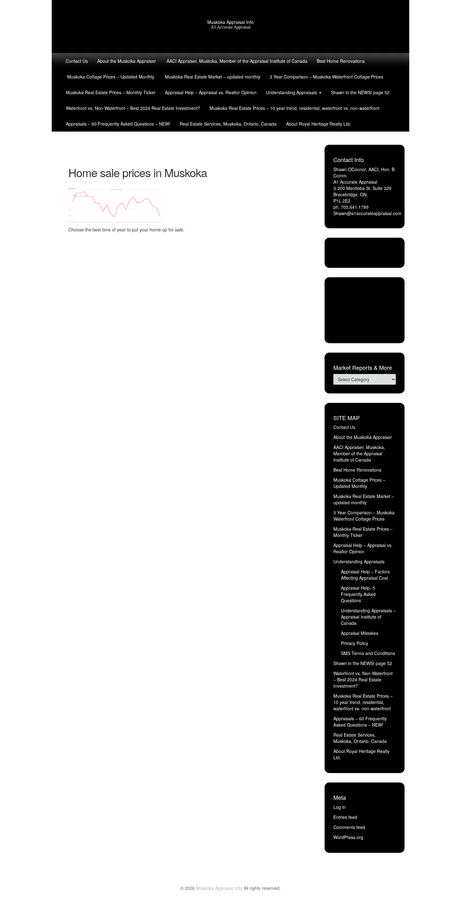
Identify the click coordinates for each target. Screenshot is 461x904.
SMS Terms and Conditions (368, 653)
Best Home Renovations (341, 61)
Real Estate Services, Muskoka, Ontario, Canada (228, 124)
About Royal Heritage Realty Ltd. (318, 124)
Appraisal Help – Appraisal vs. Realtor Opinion (211, 92)
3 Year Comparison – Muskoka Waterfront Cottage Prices (326, 76)
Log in (339, 807)
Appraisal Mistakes (359, 633)
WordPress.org (348, 837)
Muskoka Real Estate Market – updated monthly (212, 76)
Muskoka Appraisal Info (230, 22)
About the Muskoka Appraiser (126, 61)
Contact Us (77, 61)
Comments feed (349, 827)
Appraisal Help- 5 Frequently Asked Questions (358, 594)
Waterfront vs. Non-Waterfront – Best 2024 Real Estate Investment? (133, 108)
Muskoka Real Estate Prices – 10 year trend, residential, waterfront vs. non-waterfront (294, 108)
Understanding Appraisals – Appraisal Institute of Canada (368, 616)
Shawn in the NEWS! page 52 (360, 92)
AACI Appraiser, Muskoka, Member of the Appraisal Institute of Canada (236, 61)
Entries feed (345, 817)
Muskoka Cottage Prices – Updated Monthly (110, 76)
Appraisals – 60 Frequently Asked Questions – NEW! (118, 124)
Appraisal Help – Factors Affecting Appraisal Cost (365, 574)
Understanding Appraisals (292, 92)
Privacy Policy (354, 643)
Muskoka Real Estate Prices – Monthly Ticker (111, 92)
